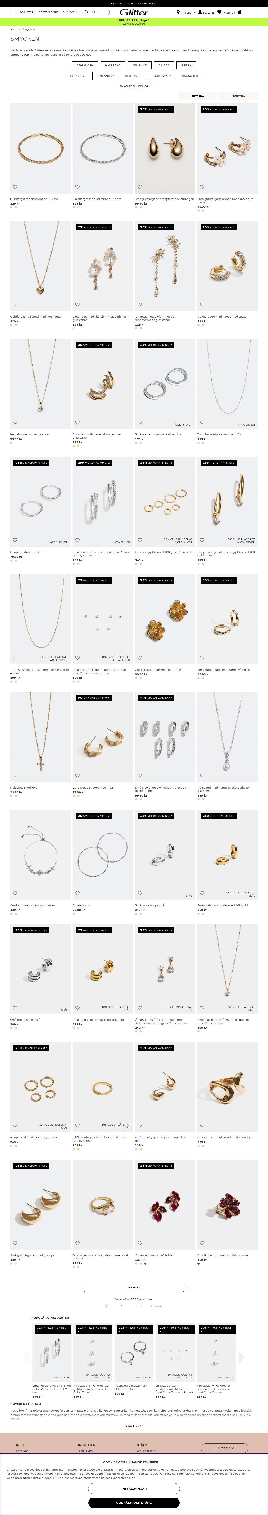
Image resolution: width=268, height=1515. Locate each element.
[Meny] (13, 12)
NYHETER (27, 12)
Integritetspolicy (93, 1477)
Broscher (190, 75)
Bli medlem (224, 1448)
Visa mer (132, 1425)
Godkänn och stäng (134, 1503)
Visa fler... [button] (134, 1287)
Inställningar (134, 1489)
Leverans (22, 1450)
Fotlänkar (105, 75)
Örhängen (85, 65)
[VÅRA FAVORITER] (239, 96)
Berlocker (133, 75)
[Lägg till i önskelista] (15, 187)
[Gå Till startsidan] (134, 12)
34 (150, 1306)
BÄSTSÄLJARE (48, 12)
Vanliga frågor (146, 1450)
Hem (13, 29)
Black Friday (84, 1450)
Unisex (186, 65)
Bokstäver (162, 75)
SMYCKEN (70, 12)
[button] (207, 12)
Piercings (77, 75)
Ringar (163, 65)
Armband (139, 65)
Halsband (113, 65)
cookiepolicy (126, 1477)
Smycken (28, 29)
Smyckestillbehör (134, 86)
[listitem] (51, 1361)
